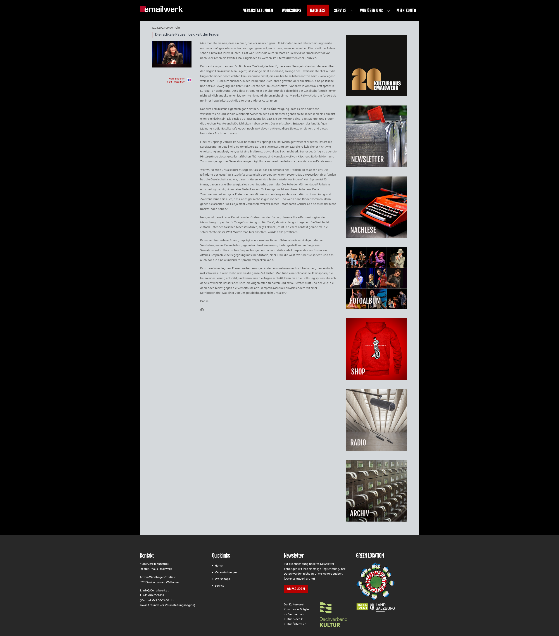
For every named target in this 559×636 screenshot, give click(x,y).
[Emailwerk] (161, 9)
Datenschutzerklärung (299, 578)
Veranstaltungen (226, 572)
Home (219, 565)
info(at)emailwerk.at (156, 590)
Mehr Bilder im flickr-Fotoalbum (176, 80)
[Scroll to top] (550, 627)
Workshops (222, 579)
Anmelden (296, 589)
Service (219, 585)
